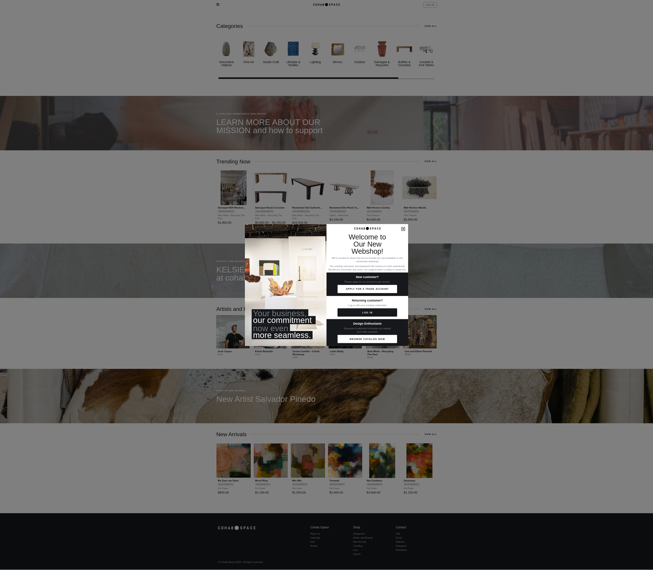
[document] (326, 285)
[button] (403, 229)
